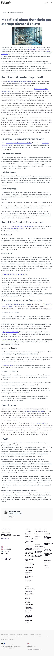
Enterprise (28, 531)
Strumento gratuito (28, 573)
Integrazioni (28, 570)
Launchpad (47, 533)
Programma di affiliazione (38, 556)
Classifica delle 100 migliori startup (48, 554)
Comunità (46, 568)
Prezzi (27, 622)
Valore (36, 538)
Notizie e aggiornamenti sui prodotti (48, 537)
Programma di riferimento (38, 552)
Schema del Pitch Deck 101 (48, 550)
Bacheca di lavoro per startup (28, 612)
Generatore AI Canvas (29, 560)
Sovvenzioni (28, 591)
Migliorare (28, 533)
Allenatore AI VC (30, 538)
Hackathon (47, 563)
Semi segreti (47, 560)
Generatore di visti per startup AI (29, 564)
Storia (36, 533)
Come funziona (48, 541)
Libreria (46, 558)
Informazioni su (39, 531)
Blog (45, 531)
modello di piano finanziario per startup (19, 81)
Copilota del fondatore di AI (29, 549)
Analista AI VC (29, 567)
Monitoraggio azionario (28, 580)
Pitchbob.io (5, 529)
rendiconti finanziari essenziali (34, 411)
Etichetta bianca (29, 604)
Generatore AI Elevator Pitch (29, 553)
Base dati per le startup (48, 544)
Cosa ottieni (28, 620)
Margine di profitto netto (11, 332)
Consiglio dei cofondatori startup (28, 616)
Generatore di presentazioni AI (29, 556)
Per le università (39, 546)
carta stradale (41, 423)
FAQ (45, 547)
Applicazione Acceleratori (28, 545)
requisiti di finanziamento (16, 229)
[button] (51, 3)
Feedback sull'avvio (28, 601)
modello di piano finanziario (36, 49)
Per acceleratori (39, 549)
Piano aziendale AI (29, 542)
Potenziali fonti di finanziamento (14, 274)
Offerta (46, 565)
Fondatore (37, 536)
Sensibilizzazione (30, 588)
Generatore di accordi (29, 577)
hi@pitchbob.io (5, 538)
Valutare (27, 536)
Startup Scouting (27, 598)
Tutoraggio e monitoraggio (29, 608)
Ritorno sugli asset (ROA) (11, 340)
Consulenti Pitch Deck (29, 594)
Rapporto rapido (8, 365)
